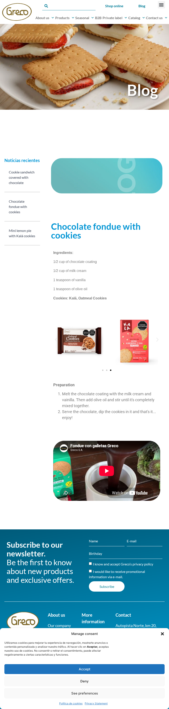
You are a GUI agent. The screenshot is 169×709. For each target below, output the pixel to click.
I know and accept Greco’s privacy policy (123, 564)
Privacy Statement (96, 703)
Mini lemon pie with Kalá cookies (22, 233)
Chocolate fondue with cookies (18, 206)
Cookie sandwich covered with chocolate (22, 177)
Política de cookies (71, 703)
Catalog (134, 18)
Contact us (154, 18)
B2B (98, 18)
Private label (112, 18)
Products (62, 18)
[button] (162, 634)
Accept (84, 669)
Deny (84, 681)
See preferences (84, 693)
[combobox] (69, 6)
